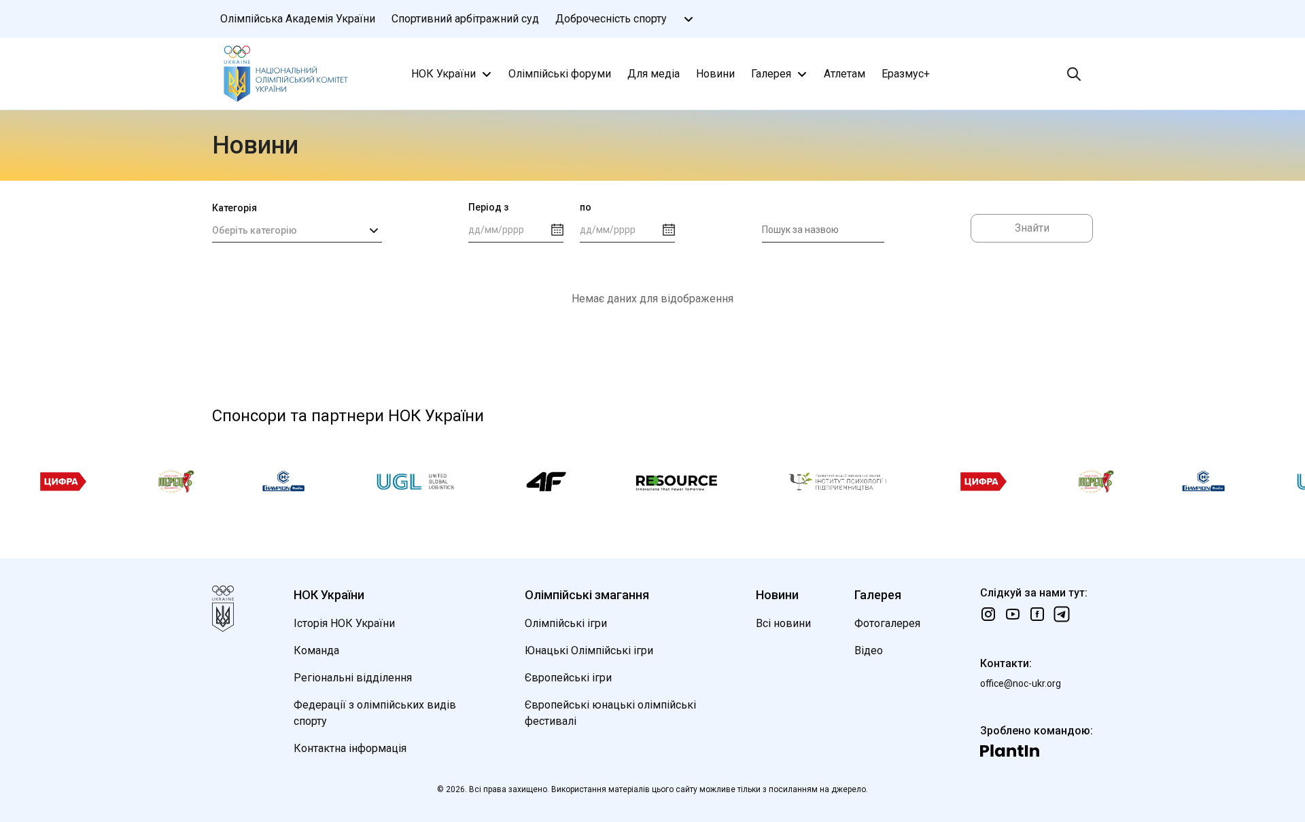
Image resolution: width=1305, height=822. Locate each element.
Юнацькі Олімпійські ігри (589, 650)
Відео (868, 650)
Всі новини (783, 623)
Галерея (771, 73)
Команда (316, 650)
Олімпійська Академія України (297, 18)
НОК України (443, 73)
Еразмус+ (906, 73)
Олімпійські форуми (559, 73)
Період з (488, 207)
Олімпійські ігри (566, 623)
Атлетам (844, 73)
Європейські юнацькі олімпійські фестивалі (610, 713)
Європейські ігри (568, 677)
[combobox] (297, 230)
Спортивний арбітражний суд (465, 18)
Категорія (234, 208)
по (585, 207)
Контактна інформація (350, 748)
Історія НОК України (344, 623)
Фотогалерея (887, 623)
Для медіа (653, 73)
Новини (715, 73)
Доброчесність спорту (611, 18)
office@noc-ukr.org (1020, 683)
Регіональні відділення (353, 677)
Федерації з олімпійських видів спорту (375, 713)
